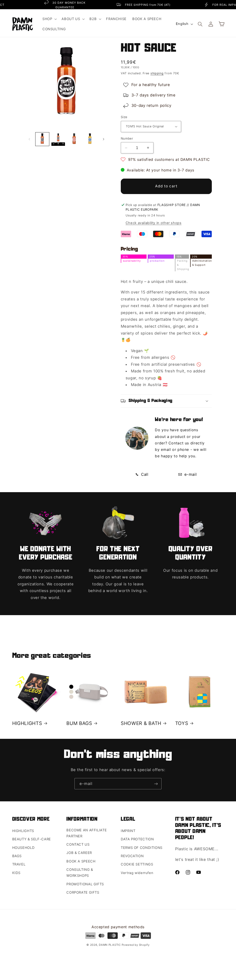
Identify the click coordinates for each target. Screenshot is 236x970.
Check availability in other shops (154, 223)
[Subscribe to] (156, 783)
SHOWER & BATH (141, 723)
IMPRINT (128, 831)
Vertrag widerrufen (137, 873)
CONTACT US (77, 844)
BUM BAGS (79, 723)
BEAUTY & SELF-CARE (31, 839)
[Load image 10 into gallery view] (58, 139)
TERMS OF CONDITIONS (141, 848)
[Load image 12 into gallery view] (90, 139)
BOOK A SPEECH (80, 861)
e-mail (190, 474)
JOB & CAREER (79, 853)
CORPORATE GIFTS (82, 892)
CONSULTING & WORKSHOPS (79, 873)
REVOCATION (132, 856)
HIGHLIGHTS (27, 723)
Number (127, 138)
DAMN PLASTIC (110, 944)
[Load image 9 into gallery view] (42, 139)
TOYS (181, 723)
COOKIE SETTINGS (137, 864)
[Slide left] (29, 139)
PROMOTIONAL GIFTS (85, 884)
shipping (157, 73)
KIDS (16, 873)
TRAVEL (19, 864)
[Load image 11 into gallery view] (74, 139)
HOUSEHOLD (23, 848)
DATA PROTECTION (137, 839)
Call (144, 474)
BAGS (17, 856)
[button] (49, 19)
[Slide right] (103, 139)
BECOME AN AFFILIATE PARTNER (86, 833)
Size (124, 117)
